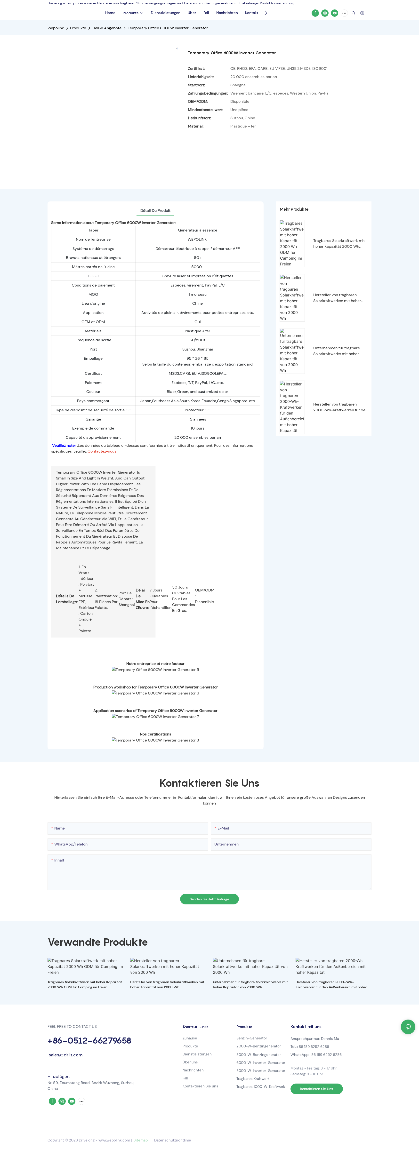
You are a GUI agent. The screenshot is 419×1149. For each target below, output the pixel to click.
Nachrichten (193, 1070)
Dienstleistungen (197, 1054)
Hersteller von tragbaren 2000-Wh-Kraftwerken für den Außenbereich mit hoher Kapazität (340, 407)
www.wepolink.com (114, 1140)
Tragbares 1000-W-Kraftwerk (260, 1086)
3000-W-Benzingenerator (258, 1054)
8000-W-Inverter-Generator (260, 1070)
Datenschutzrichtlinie (172, 1140)
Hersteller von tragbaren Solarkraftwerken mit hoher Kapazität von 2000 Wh (337, 298)
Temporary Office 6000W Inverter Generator (168, 28)
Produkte (78, 28)
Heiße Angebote (106, 28)
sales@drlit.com (65, 1055)
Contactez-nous (102, 451)
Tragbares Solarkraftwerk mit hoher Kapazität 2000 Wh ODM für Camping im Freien (339, 243)
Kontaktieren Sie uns (200, 1086)
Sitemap (141, 1140)
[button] (266, 13)
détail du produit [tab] (155, 210)
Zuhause (190, 1038)
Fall (185, 1078)
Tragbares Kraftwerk (253, 1078)
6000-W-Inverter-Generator (260, 1062)
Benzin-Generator (251, 1038)
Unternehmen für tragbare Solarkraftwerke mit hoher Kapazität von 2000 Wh (336, 351)
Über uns (190, 1062)
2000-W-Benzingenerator (258, 1046)
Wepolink (56, 28)
